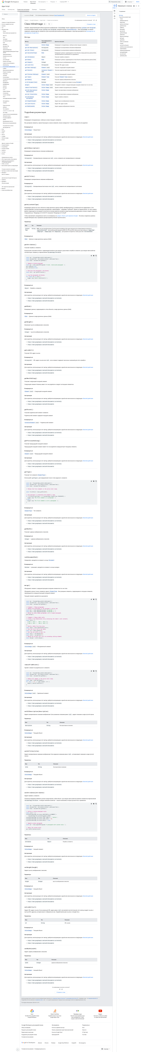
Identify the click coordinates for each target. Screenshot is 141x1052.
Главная (25, 1)
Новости (84, 1030)
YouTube (84, 1034)
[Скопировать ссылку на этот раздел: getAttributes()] (37, 245)
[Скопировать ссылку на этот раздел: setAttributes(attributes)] (45, 793)
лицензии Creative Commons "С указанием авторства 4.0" (65, 998)
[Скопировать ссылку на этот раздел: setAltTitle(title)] (40, 751)
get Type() (28, 77)
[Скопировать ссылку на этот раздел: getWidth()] (33, 529)
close (139, 6)
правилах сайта (39, 999)
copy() (27, 45)
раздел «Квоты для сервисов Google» (67, 216)
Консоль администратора (58, 1027)
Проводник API (55, 1034)
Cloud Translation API (59, 15)
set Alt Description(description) (31, 90)
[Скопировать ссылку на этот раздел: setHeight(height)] (39, 867)
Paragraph (92, 27)
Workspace (14, 2)
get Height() (29, 62)
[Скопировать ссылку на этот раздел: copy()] (30, 117)
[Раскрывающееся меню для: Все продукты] (47, 2)
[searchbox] (10, 14)
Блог (83, 1027)
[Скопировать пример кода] (96, 255)
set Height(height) (30, 101)
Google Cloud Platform (63, 1042)
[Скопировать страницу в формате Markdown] (49, 24)
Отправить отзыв (91, 24)
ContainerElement (30, 422)
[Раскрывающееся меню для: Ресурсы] (56, 2)
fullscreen (136, 6)
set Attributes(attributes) (29, 97)
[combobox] (115, 1)
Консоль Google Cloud (57, 1032)
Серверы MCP (63, 1)
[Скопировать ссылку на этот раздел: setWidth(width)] (37, 949)
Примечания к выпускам (27, 1032)
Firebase (53, 1042)
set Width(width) (30, 106)
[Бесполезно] (96, 20)
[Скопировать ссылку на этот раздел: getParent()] (34, 410)
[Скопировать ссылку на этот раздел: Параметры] (32, 222)
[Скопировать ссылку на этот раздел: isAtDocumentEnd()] (39, 557)
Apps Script (33, 1)
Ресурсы (53, 1)
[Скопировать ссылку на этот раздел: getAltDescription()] (41, 148)
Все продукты (42, 1)
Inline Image (45, 45)
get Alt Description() (31, 47)
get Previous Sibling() (31, 74)
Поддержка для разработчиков (29, 1034)
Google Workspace (34, 20)
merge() (27, 85)
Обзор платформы (26, 1027)
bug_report (134, 6)
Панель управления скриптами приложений (62, 1030)
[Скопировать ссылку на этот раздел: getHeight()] (34, 322)
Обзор (3, 9)
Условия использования (27, 1037)
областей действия (88, 137)
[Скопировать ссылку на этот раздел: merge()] (31, 585)
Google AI (74, 1042)
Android (40, 1042)
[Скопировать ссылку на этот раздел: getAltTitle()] (36, 176)
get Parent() (28, 70)
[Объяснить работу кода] (91, 255)
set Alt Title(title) (31, 94)
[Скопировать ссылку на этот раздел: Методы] (31, 37)
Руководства (11, 9)
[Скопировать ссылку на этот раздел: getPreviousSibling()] (41, 441)
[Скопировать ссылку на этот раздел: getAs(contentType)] (40, 205)
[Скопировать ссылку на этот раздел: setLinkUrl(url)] (37, 907)
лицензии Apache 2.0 (93, 998)
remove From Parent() (31, 87)
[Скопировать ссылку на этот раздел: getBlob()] (33, 306)
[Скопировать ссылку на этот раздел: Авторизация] (33, 134)
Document (79, 82)
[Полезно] (94, 20)
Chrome (46, 1042)
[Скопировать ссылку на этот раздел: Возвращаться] (34, 127)
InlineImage (28, 130)
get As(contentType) (31, 53)
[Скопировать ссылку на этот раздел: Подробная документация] (47, 112)
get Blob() (28, 59)
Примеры (34, 9)
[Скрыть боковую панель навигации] (17, 1049)
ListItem (84, 27)
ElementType (41, 475)
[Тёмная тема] (94, 255)
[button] (9, 24)
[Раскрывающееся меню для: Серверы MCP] (69, 2)
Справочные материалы (23, 9)
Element (44, 67)
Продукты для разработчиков (29, 1030)
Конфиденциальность (40, 1049)
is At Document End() (31, 82)
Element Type (45, 77)
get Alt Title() (29, 50)
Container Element (47, 70)
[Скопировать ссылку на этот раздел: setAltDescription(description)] (49, 711)
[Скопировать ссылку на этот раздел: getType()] (33, 472)
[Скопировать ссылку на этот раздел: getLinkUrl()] (35, 350)
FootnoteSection (72, 29)
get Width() (28, 79)
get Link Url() (29, 65)
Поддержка (42, 9)
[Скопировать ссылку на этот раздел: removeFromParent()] (40, 665)
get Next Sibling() (30, 67)
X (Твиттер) (85, 1032)
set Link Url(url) (30, 103)
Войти (137, 1)
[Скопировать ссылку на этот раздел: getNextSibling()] (38, 378)
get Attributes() (30, 57)
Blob (43, 53)
